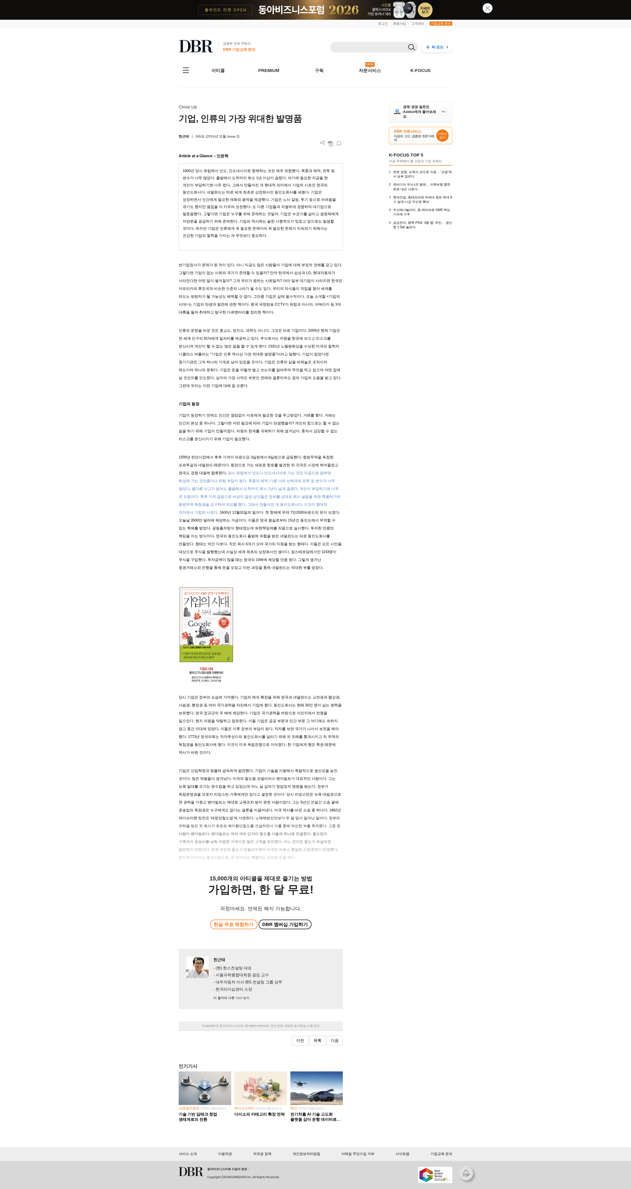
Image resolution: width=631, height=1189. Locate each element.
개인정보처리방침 (306, 1154)
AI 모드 (438, 47)
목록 (317, 1040)
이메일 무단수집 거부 (357, 1154)
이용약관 (225, 1154)
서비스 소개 (188, 1154)
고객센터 (417, 23)
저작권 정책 (262, 1154)
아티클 (218, 70)
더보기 (322, 143)
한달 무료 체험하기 (234, 924)
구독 (319, 70)
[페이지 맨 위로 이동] (467, 1175)
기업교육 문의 (441, 23)
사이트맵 (402, 1154)
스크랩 (339, 144)
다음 (335, 1040)
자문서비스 (370, 70)
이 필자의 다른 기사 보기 (231, 998)
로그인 (383, 23)
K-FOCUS (420, 70)
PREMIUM (268, 70)
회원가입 (399, 23)
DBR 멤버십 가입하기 (285, 924)
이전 (300, 1040)
